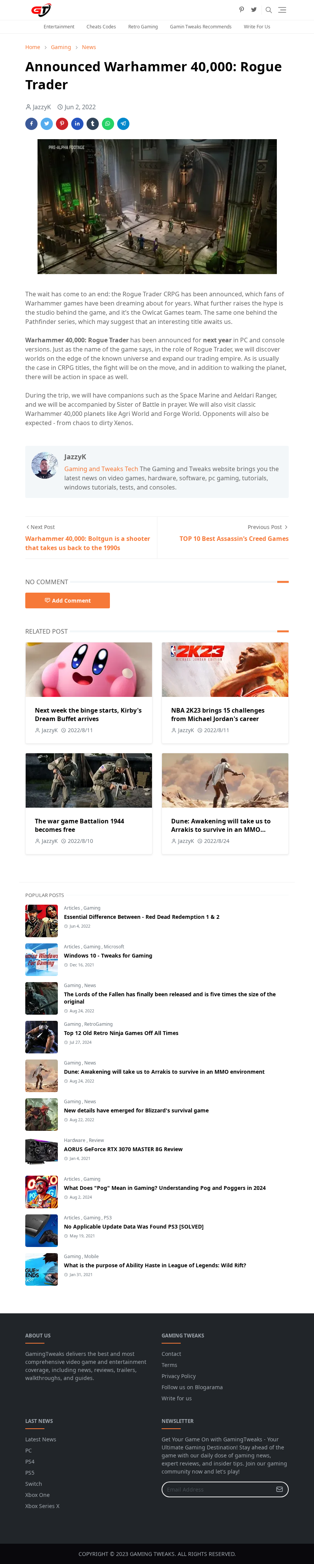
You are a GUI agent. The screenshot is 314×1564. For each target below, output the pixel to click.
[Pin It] (62, 124)
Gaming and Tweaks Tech (101, 469)
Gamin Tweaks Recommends (201, 26)
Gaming (91, 908)
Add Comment (71, 600)
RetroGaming (98, 1024)
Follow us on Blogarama (192, 1387)
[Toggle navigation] (282, 9)
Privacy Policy (179, 1376)
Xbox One (37, 1494)
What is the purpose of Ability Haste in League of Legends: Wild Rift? (155, 1265)
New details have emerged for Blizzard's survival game (136, 1110)
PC (28, 1450)
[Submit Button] (279, 1489)
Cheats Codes (101, 26)
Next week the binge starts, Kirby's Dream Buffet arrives (88, 714)
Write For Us (257, 26)
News (90, 985)
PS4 (29, 1461)
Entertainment (59, 26)
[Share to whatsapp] (108, 124)
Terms (169, 1364)
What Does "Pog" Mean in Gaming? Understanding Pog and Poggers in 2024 (165, 1187)
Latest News (40, 1439)
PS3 (108, 1217)
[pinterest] (242, 10)
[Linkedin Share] (77, 124)
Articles (72, 908)
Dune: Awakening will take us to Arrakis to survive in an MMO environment (221, 829)
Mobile (91, 1256)
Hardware (75, 1140)
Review (96, 1140)
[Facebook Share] (31, 124)
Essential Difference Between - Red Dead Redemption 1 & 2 (141, 916)
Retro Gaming (143, 26)
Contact (171, 1353)
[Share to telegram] (123, 124)
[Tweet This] (47, 124)
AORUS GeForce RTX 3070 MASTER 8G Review (123, 1149)
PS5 (29, 1472)
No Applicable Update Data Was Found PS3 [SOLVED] (134, 1226)
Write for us (177, 1398)
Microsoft (114, 946)
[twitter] (254, 10)
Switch (33, 1483)
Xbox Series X (42, 1506)
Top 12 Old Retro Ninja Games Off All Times (121, 1033)
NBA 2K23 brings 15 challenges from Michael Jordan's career (218, 714)
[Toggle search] (269, 10)
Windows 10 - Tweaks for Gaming (108, 955)
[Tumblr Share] (93, 124)
